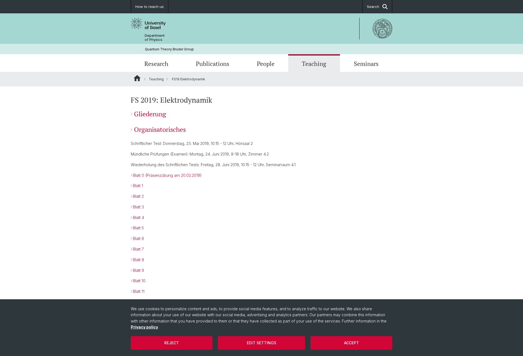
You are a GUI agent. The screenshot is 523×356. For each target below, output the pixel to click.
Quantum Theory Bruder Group (169, 49)
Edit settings (261, 342)
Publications (212, 64)
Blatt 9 (138, 270)
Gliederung (150, 113)
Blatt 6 (138, 238)
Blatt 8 (138, 259)
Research (156, 64)
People (266, 64)
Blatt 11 (138, 291)
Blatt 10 (139, 280)
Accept (351, 342)
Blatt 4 (138, 217)
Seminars (366, 64)
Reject (171, 342)
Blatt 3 (138, 207)
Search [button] (373, 6)
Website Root (137, 78)
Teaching (314, 64)
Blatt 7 (138, 249)
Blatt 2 (138, 196)
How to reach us (149, 6)
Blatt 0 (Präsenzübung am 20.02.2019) (167, 175)
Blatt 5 (138, 228)
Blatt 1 (138, 185)
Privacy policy (144, 327)
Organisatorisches (160, 129)
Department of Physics (155, 38)
